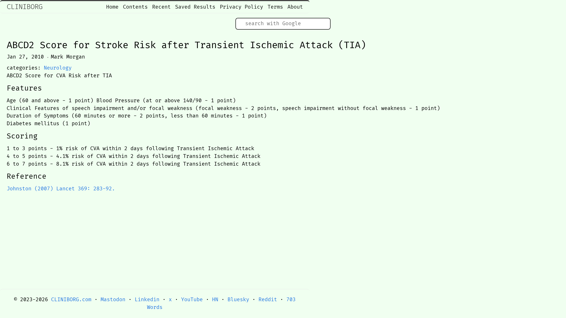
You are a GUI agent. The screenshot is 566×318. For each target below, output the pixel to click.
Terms (275, 7)
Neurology (58, 68)
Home (112, 7)
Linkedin (147, 300)
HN (215, 300)
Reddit (267, 300)
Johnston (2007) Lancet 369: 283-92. (61, 189)
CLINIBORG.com (71, 300)
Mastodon (113, 300)
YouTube (192, 300)
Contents (135, 7)
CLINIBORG (24, 7)
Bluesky (238, 300)
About (295, 7)
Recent (161, 7)
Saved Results (195, 7)
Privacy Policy (241, 7)
